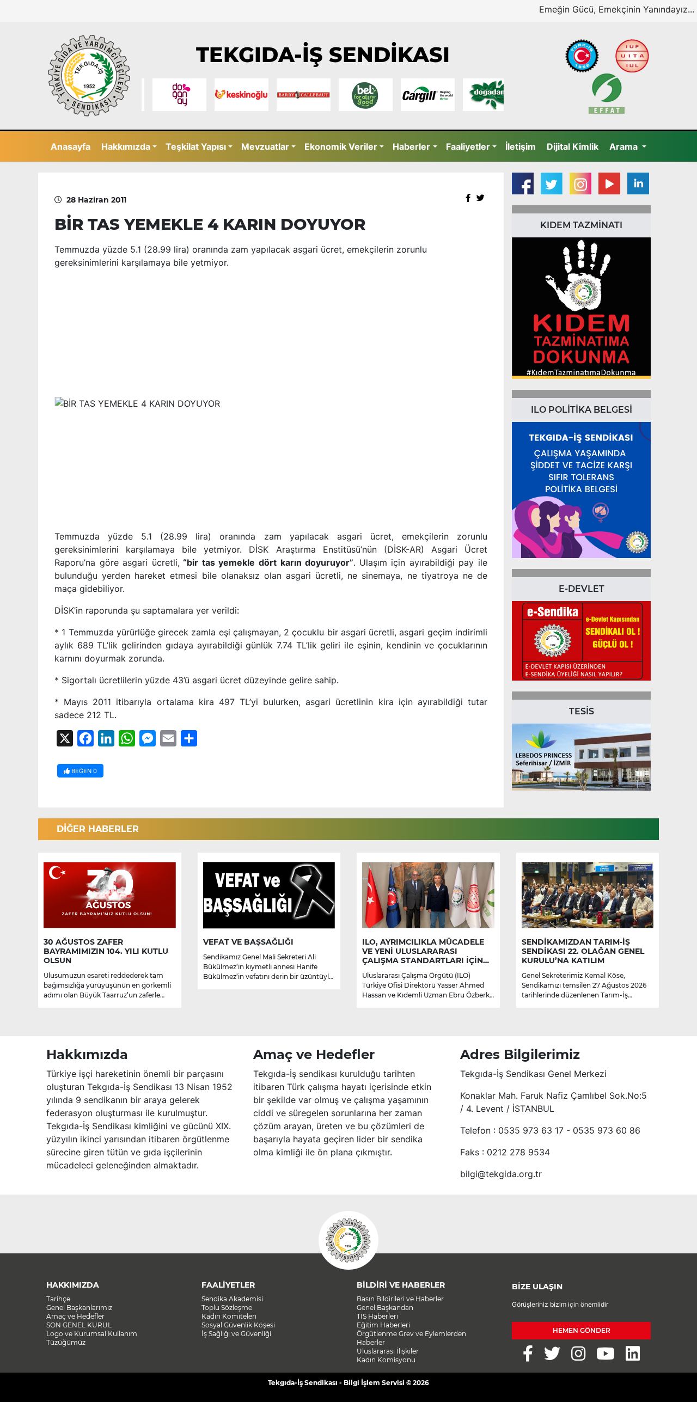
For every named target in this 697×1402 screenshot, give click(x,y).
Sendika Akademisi (232, 1299)
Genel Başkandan (385, 1307)
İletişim (520, 146)
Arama (624, 146)
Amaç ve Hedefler (75, 1316)
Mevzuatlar (265, 146)
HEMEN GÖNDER (581, 1330)
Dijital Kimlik (572, 146)
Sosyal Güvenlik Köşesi (238, 1325)
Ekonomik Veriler (340, 146)
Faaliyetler (468, 146)
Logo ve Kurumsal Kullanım (91, 1334)
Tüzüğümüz (65, 1342)
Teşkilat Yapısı (196, 146)
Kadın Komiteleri (228, 1316)
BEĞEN (83, 771)
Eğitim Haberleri (383, 1325)
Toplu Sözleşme (226, 1307)
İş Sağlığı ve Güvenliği (236, 1334)
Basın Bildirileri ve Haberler (400, 1299)
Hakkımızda (125, 146)
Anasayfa (70, 146)
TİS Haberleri (377, 1316)
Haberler (411, 146)
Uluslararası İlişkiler (388, 1351)
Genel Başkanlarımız (79, 1307)
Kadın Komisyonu (386, 1360)
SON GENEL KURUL (79, 1325)
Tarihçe (58, 1299)
